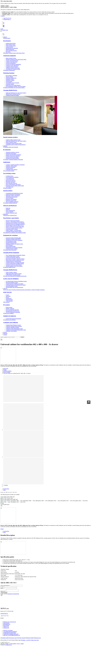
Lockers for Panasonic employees (13, 257)
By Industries (7, 149)
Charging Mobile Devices (10, 90)
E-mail (2, 587)
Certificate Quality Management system (14, 328)
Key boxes (8, 51)
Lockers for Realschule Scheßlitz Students (15, 263)
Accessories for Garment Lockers (13, 69)
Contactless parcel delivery (11, 169)
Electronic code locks (10, 182)
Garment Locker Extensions (12, 66)
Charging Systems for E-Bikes (12, 95)
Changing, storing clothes (11, 165)
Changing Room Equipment (11, 252)
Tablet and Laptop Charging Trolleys (14, 273)
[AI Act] (88, 402)
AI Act (18, 643)
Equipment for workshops (10, 235)
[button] (1, 31)
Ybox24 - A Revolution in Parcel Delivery (15, 221)
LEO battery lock (9, 186)
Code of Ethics (13, 643)
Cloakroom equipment (9, 55)
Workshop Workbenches (11, 78)
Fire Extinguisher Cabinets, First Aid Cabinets (15, 86)
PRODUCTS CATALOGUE (9, 621)
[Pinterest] (3, 25)
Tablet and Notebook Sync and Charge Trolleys (16, 92)
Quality (7, 294)
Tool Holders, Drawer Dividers (12, 82)
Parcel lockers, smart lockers (11, 218)
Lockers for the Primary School (12, 256)
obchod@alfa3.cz (4, 613)
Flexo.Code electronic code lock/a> (13, 184)
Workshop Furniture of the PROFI (13, 239)
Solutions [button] (5, 145)
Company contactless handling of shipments (15, 164)
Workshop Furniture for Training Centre (14, 243)
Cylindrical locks (9, 176)
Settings (2, 5)
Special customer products (10, 137)
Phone (2, 588)
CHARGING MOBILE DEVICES (10, 634)
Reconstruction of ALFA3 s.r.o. (12, 311)
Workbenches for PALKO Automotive (14, 240)
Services (5, 332)
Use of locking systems (9, 173)
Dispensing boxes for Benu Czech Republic (15, 223)
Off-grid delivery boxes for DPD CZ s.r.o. (15, 225)
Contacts (5, 334)
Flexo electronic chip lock (11, 183)
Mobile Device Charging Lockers (13, 94)
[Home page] (4, 30)
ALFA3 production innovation (12, 309)
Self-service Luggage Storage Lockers (14, 227)
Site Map (2, 643)
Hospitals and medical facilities (12, 158)
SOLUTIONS (6, 623)
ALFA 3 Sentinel (9, 211)
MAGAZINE (6, 625)
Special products (7, 190)
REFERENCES (6, 624)
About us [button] (5, 288)
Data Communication (10, 210)
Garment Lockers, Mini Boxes (12, 65)
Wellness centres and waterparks (13, 155)
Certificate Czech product (11, 331)
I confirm (2, 15)
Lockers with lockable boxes (12, 60)
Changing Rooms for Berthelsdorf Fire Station (16, 284)
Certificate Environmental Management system (16, 329)
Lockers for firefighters (11, 63)
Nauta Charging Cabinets (11, 272)
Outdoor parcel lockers (11, 43)
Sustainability (9, 298)
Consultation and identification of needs (14, 193)
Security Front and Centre (11, 212)
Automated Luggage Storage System (14, 143)
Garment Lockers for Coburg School (14, 264)
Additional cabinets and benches (13, 68)
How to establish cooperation (12, 201)
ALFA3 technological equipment (13, 312)
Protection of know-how (11, 200)
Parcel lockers (7, 41)
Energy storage (9, 307)
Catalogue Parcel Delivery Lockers (13, 325)
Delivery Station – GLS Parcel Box (13, 230)
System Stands (9, 81)
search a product (4, 337)
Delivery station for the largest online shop (15, 226)
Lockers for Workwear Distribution (13, 64)
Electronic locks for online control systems (15, 185)
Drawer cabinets (9, 76)
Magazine (5, 333)
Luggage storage (9, 47)
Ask (1, 505)
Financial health (9, 299)
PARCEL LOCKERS (8, 630)
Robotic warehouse (10, 308)
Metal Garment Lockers (11, 58)
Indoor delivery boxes (10, 44)
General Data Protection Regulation (13, 318)
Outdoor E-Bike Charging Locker (13, 139)
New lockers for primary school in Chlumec (15, 258)
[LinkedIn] (3, 22)
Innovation (8, 296)
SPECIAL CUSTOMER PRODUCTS (11, 635)
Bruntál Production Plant (11, 242)
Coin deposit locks (10, 178)
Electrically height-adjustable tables (13, 237)
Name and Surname (5, 585)
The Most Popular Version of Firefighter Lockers (16, 281)
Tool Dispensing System (11, 241)
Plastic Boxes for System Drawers (13, 85)
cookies (22, 643)
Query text (3, 591)
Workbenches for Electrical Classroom (14, 247)
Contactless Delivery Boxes (12, 229)
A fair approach (9, 301)
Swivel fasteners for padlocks (12, 177)
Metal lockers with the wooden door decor (15, 260)
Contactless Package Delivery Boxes (14, 231)
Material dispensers (10, 49)
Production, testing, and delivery (13, 195)
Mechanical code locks (11, 180)
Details (2, 528)
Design (7, 297)
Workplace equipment (10, 167)
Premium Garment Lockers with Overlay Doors (16, 59)
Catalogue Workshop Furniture (12, 327)
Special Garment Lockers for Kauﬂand (14, 266)
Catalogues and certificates (10, 322)
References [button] (5, 214)
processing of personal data (13, 593)
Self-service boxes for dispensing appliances (15, 224)
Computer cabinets (10, 84)
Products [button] (5, 37)
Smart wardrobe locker (11, 45)
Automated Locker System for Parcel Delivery (16, 144)
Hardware (8, 208)
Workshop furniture (8, 73)
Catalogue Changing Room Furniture (14, 326)
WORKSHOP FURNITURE (9, 632)
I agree (7, 5)
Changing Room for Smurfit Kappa (13, 261)
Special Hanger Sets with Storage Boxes (14, 287)
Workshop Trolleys (10, 79)
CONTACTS (6, 627)
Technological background (11, 196)
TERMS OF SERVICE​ (9, 316)
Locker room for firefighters (11, 278)
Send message (4, 592)
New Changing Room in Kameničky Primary (15, 255)
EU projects (6, 305)
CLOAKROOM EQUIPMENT (10, 631)
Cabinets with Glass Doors (11, 61)
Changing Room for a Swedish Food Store (15, 262)
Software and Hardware (10, 205)
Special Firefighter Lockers (11, 286)
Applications (6, 162)
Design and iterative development (13, 194)
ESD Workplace (9, 245)
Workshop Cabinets (10, 80)
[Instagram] (3, 26)
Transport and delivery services (12, 152)
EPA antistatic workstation (11, 75)
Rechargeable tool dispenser (12, 48)
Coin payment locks (10, 179)
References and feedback (11, 199)
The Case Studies (9, 198)
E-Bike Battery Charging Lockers (13, 274)
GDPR (6, 643)
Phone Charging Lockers (11, 142)
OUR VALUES (7, 292)
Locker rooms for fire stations (12, 157)
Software (8, 209)
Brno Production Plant (10, 246)
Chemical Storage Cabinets (11, 248)
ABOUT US (6, 626)
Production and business (11, 153)
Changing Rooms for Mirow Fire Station (14, 283)
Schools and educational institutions (13, 154)
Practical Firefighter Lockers (12, 282)
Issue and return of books (11, 50)
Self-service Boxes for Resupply (13, 220)
